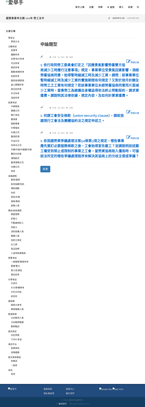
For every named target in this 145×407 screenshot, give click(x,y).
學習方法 (15, 41)
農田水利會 (16, 154)
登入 (121, 7)
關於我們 (70, 393)
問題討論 (135, 62)
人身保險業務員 (18, 253)
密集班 (14, 361)
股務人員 (15, 205)
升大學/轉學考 (17, 287)
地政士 (14, 227)
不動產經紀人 (17, 223)
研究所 (14, 296)
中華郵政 (15, 106)
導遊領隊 (15, 214)
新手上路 (80, 7)
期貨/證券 (15, 179)
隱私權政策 (49, 393)
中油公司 (15, 141)
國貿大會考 (16, 305)
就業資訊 (15, 348)
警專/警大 (15, 266)
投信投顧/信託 (17, 184)
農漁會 (14, 119)
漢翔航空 (15, 158)
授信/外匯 (15, 197)
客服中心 (70, 389)
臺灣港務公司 (17, 162)
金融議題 (15, 352)
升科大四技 (16, 292)
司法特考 (15, 63)
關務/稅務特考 (17, 72)
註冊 (130, 7)
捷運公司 (15, 110)
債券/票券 (15, 201)
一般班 (14, 365)
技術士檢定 (16, 240)
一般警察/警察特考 (19, 262)
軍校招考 (15, 274)
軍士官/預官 (16, 270)
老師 (100, 7)
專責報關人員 (17, 309)
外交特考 (15, 93)
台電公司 (15, 132)
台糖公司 (15, 167)
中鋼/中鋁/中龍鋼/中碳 (21, 149)
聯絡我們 (63, 404)
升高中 (14, 283)
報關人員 (15, 236)
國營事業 (15, 123)
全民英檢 (15, 335)
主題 (91, 7)
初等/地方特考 (17, 59)
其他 (13, 171)
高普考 (14, 50)
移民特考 (15, 67)
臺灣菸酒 (15, 136)
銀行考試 (15, 115)
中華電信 (15, 128)
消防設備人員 (17, 231)
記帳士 (14, 218)
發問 (112, 7)
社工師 (14, 244)
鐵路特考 (15, 54)
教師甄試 (15, 326)
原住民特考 (16, 89)
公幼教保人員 (17, 318)
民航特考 (15, 76)
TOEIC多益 (16, 339)
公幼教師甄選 (17, 322)
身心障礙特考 (17, 84)
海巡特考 (15, 98)
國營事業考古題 (118, 18)
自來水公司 (16, 145)
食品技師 (15, 249)
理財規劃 (15, 188)
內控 (13, 192)
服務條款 (48, 389)
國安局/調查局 (17, 80)
